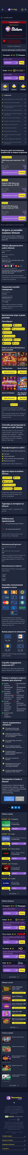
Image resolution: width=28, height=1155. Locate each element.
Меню (3, 9)
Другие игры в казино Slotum (12, 117)
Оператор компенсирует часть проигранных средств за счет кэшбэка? (13, 735)
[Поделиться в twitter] (9, 807)
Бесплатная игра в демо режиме (13, 110)
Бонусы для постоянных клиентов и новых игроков (13, 106)
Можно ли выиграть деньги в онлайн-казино (18, 1056)
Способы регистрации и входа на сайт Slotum (13, 114)
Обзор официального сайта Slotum (13, 99)
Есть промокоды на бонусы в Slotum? (13, 741)
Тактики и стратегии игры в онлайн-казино (18, 1075)
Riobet (5, 70)
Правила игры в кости (17, 1065)
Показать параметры (14, 46)
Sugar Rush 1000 (17, 1011)
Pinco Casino (15, 849)
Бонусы (14, 89)
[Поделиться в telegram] (15, 807)
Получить (22, 172)
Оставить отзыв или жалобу (14, 35)
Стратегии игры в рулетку (18, 1046)
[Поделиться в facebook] (12, 807)
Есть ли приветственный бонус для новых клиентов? (13, 746)
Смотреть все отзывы (20, 798)
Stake (13, 834)
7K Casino (14, 864)
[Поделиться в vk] (19, 807)
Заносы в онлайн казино (18, 1037)
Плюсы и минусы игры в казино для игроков (12, 143)
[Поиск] (25, 9)
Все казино (12, 893)
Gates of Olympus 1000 (19, 1004)
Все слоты (14, 405)
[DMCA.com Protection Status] (9, 1117)
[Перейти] (1, 18)
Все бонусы (12, 977)
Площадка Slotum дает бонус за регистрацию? (12, 729)
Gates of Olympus (8, 393)
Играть (22, 62)
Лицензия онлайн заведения (12, 102)
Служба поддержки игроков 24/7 (12, 139)
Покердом (6, 55)
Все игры (12, 1027)
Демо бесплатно (9, 372)
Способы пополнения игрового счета (12, 135)
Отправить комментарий (9, 799)
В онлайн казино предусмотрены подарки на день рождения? (13, 753)
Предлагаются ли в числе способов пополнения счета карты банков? (13, 765)
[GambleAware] (19, 1116)
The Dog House (7, 368)
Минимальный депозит (10, 128)
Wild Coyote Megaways (19, 1019)
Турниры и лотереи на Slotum (12, 121)
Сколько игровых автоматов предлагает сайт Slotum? (13, 771)
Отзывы (23, 89)
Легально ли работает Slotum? (12, 758)
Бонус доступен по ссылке (10, 172)
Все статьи (13, 1085)
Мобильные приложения (11, 124)
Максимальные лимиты (10, 131)
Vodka (13, 878)
